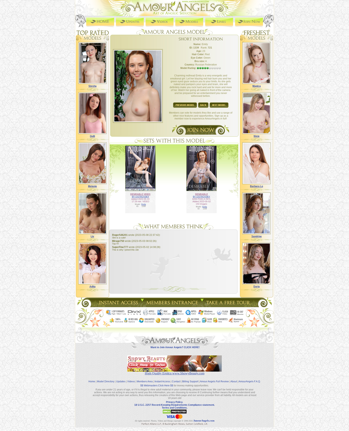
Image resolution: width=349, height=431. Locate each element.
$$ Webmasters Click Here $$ (156, 385)
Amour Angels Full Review (214, 381)
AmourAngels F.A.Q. (250, 381)
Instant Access (162, 381)
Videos (131, 381)
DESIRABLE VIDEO (140, 194)
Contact (176, 381)
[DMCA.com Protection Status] (174, 413)
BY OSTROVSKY (140, 196)
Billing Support (190, 381)
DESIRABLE (201, 194)
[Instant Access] (118, 306)
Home (91, 381)
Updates (120, 381)
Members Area (145, 381)
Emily (143, 204)
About (233, 381)
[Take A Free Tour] (229, 306)
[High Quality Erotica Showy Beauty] (174, 370)
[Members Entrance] (172, 306)
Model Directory (105, 381)
